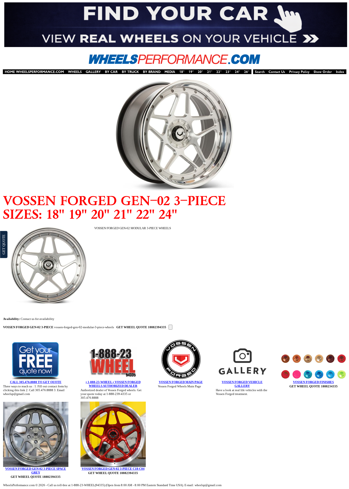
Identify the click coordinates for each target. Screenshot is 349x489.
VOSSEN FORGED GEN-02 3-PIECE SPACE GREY (35, 470)
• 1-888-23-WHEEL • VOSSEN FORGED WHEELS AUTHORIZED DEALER (113, 384)
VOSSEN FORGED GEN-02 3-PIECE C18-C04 (113, 468)
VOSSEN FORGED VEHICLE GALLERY (242, 384)
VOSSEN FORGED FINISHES (313, 382)
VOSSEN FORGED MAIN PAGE (181, 382)
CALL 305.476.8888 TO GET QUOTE (35, 382)
